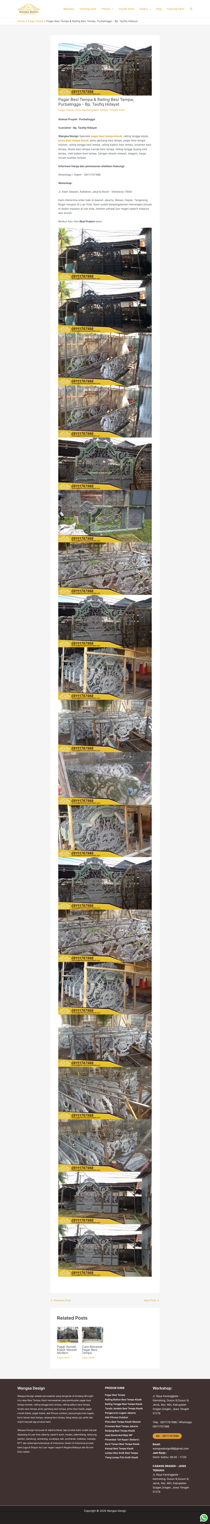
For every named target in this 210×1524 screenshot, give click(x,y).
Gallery (143, 8)
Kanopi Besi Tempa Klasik (119, 1448)
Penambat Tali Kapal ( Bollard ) (122, 1439)
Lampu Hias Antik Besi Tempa (121, 1452)
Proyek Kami (126, 8)
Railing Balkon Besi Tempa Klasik (123, 1399)
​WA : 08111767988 (167, 1436)
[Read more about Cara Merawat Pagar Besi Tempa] (92, 1334)
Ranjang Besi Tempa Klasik (120, 1430)
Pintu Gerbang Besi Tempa (91, 109)
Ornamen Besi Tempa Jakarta (121, 1426)
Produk (105, 8)
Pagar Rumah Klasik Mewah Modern (67, 1350)
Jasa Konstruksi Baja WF (119, 1435)
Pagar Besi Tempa (115, 1394)
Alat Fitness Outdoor (116, 1417)
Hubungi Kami (175, 8)
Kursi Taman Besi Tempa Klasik (122, 1444)
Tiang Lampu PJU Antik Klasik (121, 1457)
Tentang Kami (87, 8)
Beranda (68, 8)
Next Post (151, 1300)
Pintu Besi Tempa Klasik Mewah (123, 1421)
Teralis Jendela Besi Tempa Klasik (124, 1408)
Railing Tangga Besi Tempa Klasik (123, 1404)
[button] (111, 9)
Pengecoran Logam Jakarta (120, 1412)
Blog (159, 8)
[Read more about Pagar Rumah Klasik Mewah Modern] (67, 1334)
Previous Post (61, 1300)
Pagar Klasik (65, 109)
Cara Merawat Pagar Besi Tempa (92, 1350)
